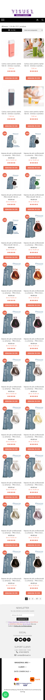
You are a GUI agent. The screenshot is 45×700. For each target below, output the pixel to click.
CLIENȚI (21, 667)
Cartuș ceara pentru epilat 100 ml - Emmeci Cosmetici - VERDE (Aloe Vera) (34, 65)
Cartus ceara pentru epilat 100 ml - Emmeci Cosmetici (34, 113)
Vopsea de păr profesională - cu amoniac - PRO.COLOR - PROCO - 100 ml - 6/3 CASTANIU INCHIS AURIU (34, 580)
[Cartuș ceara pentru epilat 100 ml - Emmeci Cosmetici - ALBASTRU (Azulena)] (11, 96)
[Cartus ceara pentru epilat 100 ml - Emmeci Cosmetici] (34, 96)
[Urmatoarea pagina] (40, 598)
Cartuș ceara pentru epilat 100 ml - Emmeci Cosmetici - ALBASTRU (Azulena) (11, 113)
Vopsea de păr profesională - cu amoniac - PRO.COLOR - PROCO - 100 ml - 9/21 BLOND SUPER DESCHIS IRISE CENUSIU (34, 388)
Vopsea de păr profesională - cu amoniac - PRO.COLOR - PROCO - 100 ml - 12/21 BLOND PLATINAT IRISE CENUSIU (34, 532)
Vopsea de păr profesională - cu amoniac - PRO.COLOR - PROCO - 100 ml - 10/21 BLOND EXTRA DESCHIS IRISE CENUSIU (11, 436)
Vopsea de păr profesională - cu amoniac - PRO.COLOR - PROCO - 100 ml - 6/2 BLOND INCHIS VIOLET (34, 340)
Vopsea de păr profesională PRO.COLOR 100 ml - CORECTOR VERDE (34, 196)
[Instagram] (29, 640)
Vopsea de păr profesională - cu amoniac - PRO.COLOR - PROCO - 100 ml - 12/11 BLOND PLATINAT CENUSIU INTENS (11, 532)
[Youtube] (20, 640)
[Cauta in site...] (42, 20)
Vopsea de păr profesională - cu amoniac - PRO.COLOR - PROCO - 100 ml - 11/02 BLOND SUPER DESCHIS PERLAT (34, 484)
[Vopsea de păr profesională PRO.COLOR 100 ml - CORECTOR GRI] (11, 183)
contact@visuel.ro (24, 655)
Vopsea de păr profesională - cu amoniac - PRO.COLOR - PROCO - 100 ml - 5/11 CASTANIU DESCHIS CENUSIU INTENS (34, 154)
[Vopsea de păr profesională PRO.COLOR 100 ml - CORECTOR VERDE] (34, 183)
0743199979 (24, 652)
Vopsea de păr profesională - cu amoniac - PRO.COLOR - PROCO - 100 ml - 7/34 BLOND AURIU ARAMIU (11, 292)
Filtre (13, 30)
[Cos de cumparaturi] (37, 20)
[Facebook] (16, 640)
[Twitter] (25, 640)
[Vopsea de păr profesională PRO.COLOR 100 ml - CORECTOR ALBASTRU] (11, 227)
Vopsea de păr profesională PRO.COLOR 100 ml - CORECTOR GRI (11, 196)
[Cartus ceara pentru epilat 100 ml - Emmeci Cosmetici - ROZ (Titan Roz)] (11, 48)
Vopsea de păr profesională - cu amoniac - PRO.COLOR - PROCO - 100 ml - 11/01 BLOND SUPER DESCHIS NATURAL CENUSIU (11, 484)
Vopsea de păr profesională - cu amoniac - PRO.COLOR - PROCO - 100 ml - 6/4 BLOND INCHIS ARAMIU (34, 244)
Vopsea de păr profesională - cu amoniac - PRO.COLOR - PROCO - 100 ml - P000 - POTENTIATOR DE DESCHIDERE (11, 154)
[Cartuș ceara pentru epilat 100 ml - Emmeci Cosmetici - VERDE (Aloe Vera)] (34, 48)
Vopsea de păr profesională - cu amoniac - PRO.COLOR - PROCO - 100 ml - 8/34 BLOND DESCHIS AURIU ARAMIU (34, 292)
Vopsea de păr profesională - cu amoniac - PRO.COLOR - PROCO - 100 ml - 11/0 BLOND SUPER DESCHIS (34, 436)
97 (37, 599)
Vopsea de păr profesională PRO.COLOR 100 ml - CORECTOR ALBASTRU (11, 244)
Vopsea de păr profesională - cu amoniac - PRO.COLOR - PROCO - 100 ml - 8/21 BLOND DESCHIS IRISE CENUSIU (11, 388)
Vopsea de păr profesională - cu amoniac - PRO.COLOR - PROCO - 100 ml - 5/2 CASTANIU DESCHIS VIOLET (11, 340)
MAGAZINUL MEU (22, 662)
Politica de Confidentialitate (23, 626)
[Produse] (3, 20)
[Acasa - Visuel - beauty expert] (22, 13)
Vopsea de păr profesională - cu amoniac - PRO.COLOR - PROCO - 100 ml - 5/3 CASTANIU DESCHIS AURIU (11, 580)
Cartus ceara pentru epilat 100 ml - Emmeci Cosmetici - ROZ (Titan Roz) (11, 65)
